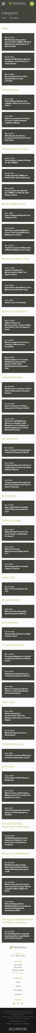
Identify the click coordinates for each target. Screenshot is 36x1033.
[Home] (17, 3)
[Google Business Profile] (14, 1003)
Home (18, 982)
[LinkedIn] (22, 1003)
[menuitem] (8, 1023)
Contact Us (18, 994)
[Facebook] (18, 1003)
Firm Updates (18, 990)
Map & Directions (18, 973)
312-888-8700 (18, 955)
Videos (18, 986)
